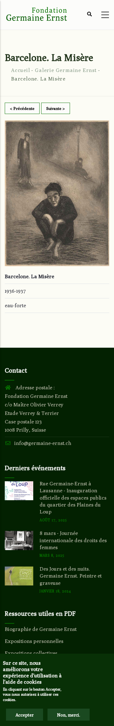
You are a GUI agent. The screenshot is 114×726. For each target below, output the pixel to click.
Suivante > (55, 108)
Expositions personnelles (34, 641)
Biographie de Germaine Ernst (41, 629)
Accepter (25, 714)
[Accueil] (36, 13)
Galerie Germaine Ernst (66, 70)
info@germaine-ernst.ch (42, 443)
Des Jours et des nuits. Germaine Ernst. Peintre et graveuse (71, 576)
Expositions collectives (31, 653)
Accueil (20, 70)
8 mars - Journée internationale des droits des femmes (73, 540)
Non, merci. (68, 714)
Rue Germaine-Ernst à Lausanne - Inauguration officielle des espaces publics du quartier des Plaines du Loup (73, 498)
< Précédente (22, 108)
